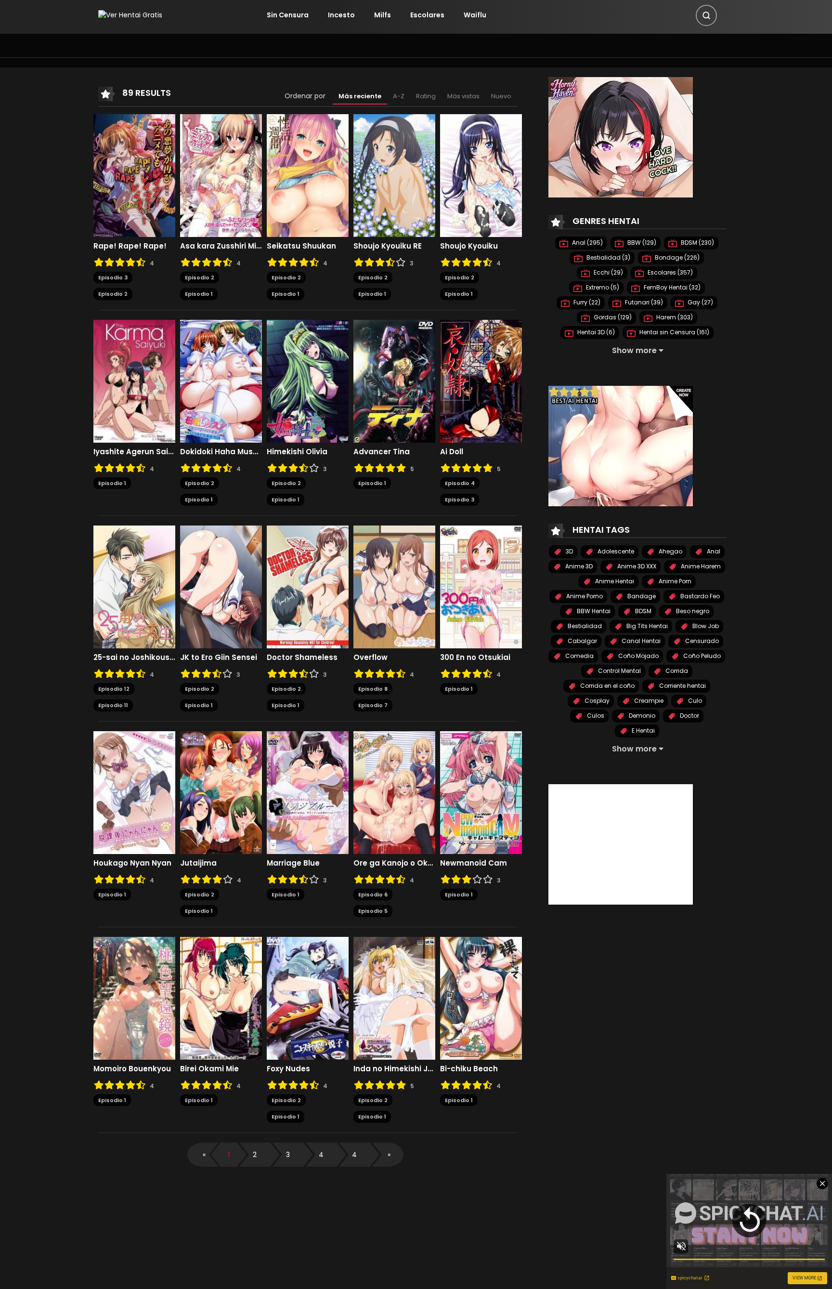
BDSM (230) (696, 242)
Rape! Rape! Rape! (130, 246)
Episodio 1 (199, 294)
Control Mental (619, 671)
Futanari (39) (643, 302)
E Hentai (642, 730)
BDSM (642, 611)
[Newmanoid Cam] (481, 792)
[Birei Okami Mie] (221, 997)
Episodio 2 (113, 294)
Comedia (579, 656)
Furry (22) (586, 302)
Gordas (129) (612, 317)
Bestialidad (584, 626)
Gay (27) (699, 302)
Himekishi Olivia (297, 451)
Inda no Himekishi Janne (394, 1069)
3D (568, 551)
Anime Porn (674, 581)
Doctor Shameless (302, 657)
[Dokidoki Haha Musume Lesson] (221, 380)
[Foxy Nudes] (308, 997)
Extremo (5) (602, 287)
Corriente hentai (682, 686)
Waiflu (475, 15)
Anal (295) (587, 242)
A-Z (398, 96)
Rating (426, 96)
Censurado (701, 641)
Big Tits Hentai (646, 626)
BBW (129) (641, 242)
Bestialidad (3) (607, 257)
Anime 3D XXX (636, 566)
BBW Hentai (593, 611)
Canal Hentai (640, 641)
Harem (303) (674, 317)
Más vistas (463, 96)
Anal (712, 551)
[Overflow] (394, 586)
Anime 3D (578, 566)
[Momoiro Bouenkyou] (134, 997)
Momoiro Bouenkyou (132, 1069)
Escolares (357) (669, 272)
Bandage (641, 596)
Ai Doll (451, 451)
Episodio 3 (113, 277)
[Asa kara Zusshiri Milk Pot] (221, 175)
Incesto (341, 15)
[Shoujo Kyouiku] (481, 175)
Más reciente (359, 96)
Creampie (648, 701)
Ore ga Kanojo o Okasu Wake (394, 863)
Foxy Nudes (288, 1069)
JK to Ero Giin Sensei (218, 657)
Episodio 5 (373, 911)
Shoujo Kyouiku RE (387, 246)
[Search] (706, 15)
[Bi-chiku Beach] (481, 997)
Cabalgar (581, 641)
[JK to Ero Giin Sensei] (221, 586)
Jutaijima (198, 863)
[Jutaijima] (221, 792)
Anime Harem (700, 566)
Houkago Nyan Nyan (132, 863)
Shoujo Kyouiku (469, 246)
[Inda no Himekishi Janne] (394, 997)
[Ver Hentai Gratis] (130, 15)
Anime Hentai (614, 581)
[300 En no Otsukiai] (481, 586)
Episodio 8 (373, 689)
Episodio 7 (373, 705)
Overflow (370, 657)
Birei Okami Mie (209, 1069)
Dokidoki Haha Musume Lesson (221, 451)
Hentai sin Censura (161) (673, 332)
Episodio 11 (113, 705)
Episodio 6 (373, 894)
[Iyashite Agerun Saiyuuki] (134, 380)
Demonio (641, 715)
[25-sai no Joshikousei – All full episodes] (134, 586)
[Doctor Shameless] (308, 586)
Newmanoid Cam (473, 863)
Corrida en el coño (607, 686)
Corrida (676, 671)
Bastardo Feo (699, 596)
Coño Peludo (701, 656)
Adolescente (615, 551)
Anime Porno (584, 596)
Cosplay (596, 701)
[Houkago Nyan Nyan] (134, 792)
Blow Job (705, 626)
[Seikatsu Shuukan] (308, 175)
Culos (594, 715)
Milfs (382, 15)
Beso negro (692, 611)
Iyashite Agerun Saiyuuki (134, 451)
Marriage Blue (293, 863)
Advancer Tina (381, 451)
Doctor (688, 715)
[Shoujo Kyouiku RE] (394, 175)
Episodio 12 (114, 689)
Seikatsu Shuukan (301, 246)
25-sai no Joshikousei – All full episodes (134, 657)
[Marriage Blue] (308, 792)
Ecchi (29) (607, 272)
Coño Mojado (638, 656)
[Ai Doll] (481, 380)
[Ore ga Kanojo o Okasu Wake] (394, 792)
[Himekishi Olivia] (308, 380)
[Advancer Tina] (394, 380)
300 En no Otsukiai (475, 657)
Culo (694, 701)
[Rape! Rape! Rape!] (134, 175)
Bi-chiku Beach (469, 1069)
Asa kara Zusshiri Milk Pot (221, 246)
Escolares (427, 15)
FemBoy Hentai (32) (671, 287)
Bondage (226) (676, 257)
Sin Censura (288, 15)
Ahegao (669, 551)
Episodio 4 (460, 483)
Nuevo (501, 96)
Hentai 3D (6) (595, 332)
